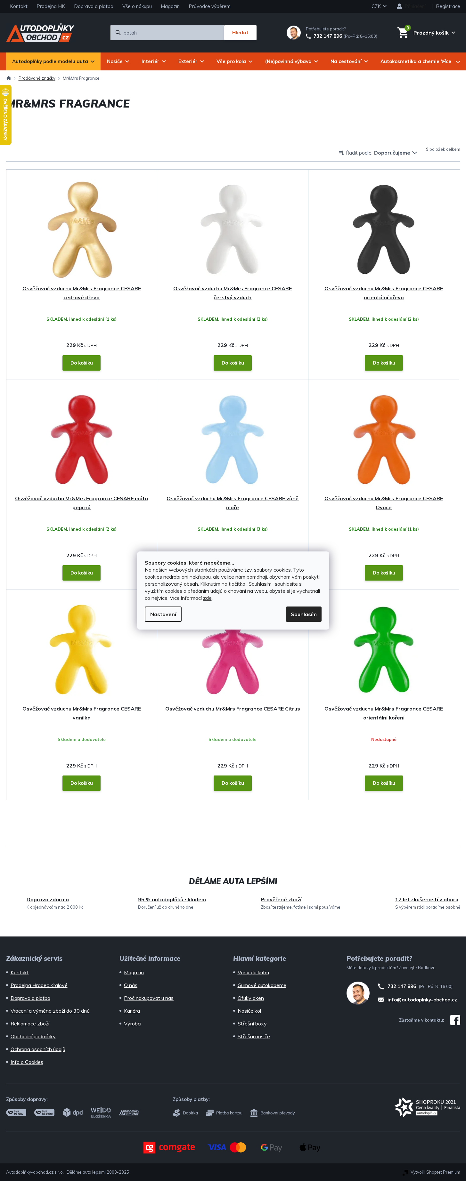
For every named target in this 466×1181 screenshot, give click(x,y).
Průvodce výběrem (210, 6)
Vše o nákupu (137, 6)
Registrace (448, 6)
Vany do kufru (253, 972)
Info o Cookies (27, 1062)
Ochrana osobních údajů (38, 1049)
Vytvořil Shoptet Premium (435, 1172)
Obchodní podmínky (33, 1036)
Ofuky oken (251, 998)
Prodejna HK (51, 6)
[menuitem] (53, 61)
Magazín (170, 6)
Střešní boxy (252, 1023)
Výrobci (132, 1023)
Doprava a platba (93, 6)
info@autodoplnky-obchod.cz (422, 1000)
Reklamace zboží (30, 1023)
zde (207, 598)
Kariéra (132, 1011)
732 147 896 (328, 36)
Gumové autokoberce (262, 985)
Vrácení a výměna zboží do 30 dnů (50, 1011)
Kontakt (19, 6)
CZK (377, 6)
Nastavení (163, 614)
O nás (130, 985)
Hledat (240, 32)
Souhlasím (304, 614)
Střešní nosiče (254, 1036)
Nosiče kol (249, 1011)
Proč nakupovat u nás (149, 998)
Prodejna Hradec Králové (39, 985)
